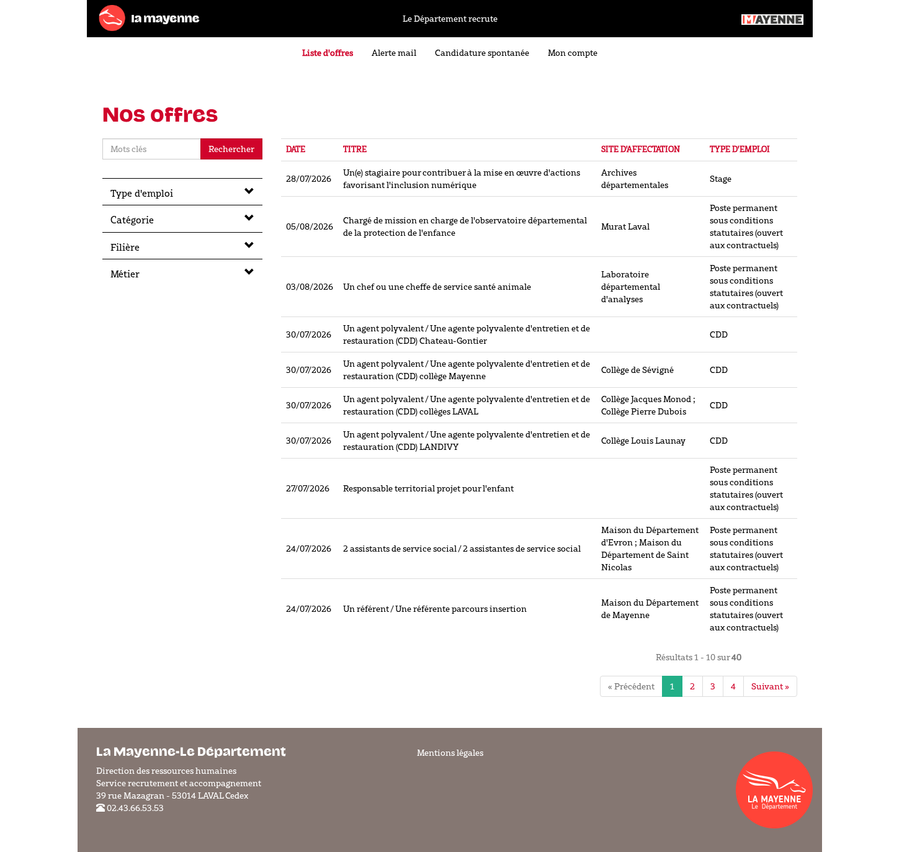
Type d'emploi (141, 193)
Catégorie (132, 219)
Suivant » (770, 686)
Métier (125, 273)
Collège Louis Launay (643, 441)
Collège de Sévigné (637, 370)
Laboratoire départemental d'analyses (630, 286)
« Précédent (631, 686)
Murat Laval (625, 226)
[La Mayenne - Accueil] (149, 17)
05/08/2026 (309, 226)
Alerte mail (394, 53)
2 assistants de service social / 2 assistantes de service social (462, 549)
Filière (125, 247)
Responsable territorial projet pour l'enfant (428, 488)
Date (295, 149)
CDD (719, 334)
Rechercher (231, 149)
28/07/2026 (308, 179)
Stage (720, 179)
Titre (355, 149)
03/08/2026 (309, 287)
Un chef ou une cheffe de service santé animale (437, 287)
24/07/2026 (308, 549)
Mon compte (572, 53)
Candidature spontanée (482, 53)
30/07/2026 (308, 334)
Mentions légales (450, 753)
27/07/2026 (307, 488)
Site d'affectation (640, 149)
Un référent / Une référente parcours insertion (435, 609)
